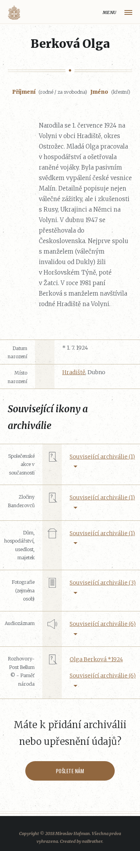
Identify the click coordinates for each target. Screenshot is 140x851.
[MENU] (128, 12)
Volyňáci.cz (14, 13)
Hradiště (73, 372)
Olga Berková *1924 (96, 659)
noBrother (92, 841)
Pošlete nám (70, 771)
